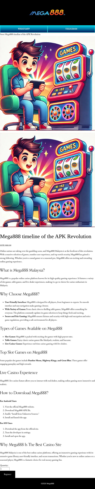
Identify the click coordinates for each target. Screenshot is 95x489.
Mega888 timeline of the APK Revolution (22, 34)
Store (2, 34)
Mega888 (32, 316)
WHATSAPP (24, 29)
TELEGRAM (71, 29)
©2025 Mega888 (47, 484)
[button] (7, 474)
